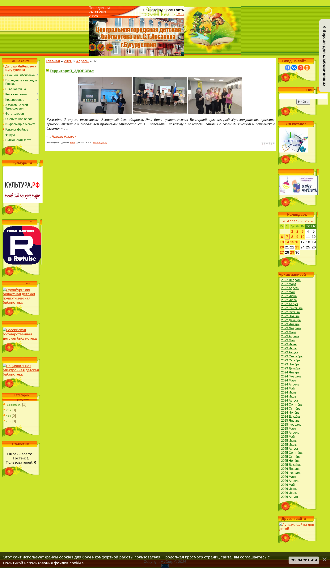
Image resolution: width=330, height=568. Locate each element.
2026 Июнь (289, 488)
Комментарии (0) (100, 143)
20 (282, 247)
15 (292, 242)
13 (282, 242)
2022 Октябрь (290, 312)
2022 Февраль (291, 280)
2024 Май (288, 388)
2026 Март (288, 476)
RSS (180, 14)
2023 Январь (290, 324)
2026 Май (288, 484)
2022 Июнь (289, 296)
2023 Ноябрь (290, 364)
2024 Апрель (290, 384)
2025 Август (289, 448)
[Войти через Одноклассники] (307, 68)
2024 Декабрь (291, 416)
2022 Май (288, 292)
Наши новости (13, 405)
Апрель (82, 61)
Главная (53, 61)
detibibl (72, 143)
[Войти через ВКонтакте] (294, 68)
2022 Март (288, 284)
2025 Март (288, 428)
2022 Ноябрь (290, 316)
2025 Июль (289, 444)
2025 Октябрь (290, 456)
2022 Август (289, 304)
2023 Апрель (290, 336)
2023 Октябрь (290, 360)
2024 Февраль (291, 376)
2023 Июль (289, 348)
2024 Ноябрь (290, 412)
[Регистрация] (101, 45)
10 (302, 237)
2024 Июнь (289, 392)
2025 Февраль (291, 424)
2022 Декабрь (291, 320)
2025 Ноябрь (290, 460)
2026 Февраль (291, 472)
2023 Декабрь (291, 368)
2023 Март (288, 332)
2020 (8, 416)
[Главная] (92, 45)
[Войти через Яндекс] (300, 68)
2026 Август (289, 496)
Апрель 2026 (298, 221)
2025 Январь (290, 420)
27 (282, 252)
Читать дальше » (64, 136)
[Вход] (109, 45)
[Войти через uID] (287, 68)
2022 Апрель (290, 288)
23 (297, 247)
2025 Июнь (289, 440)
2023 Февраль (291, 328)
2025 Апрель (290, 432)
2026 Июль (289, 492)
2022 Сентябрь (291, 308)
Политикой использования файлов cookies (43, 563)
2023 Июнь (289, 344)
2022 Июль (289, 300)
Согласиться (303, 560)
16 (297, 242)
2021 (8, 421)
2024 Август (289, 400)
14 (287, 242)
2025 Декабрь (291, 464)
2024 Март (288, 380)
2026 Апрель (290, 480)
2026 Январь (290, 468)
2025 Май (288, 436)
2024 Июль (289, 396)
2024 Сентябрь (291, 404)
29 (292, 252)
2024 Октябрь (290, 408)
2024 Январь (290, 372)
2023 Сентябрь (291, 356)
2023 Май (288, 340)
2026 (68, 61)
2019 (8, 410)
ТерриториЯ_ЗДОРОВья (72, 71)
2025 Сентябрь (291, 452)
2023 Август (289, 352)
